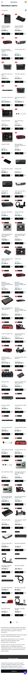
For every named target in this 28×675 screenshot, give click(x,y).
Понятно (14, 671)
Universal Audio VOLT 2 (20, 191)
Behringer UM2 (5, 381)
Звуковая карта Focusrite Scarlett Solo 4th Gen (20, 145)
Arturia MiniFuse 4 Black (20, 405)
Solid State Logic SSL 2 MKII (20, 98)
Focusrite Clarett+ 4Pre (7, 333)
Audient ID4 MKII (5, 144)
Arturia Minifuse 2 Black (7, 168)
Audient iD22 (18, 258)
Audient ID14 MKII (5, 120)
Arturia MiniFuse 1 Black (20, 427)
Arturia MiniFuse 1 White (7, 449)
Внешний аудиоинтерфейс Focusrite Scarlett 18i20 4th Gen (20, 309)
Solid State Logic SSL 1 (20, 74)
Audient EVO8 (18, 168)
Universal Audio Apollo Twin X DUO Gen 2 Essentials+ (6, 235)
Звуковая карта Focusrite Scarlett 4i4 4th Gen (6, 358)
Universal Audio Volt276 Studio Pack (20, 520)
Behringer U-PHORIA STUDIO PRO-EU (6, 566)
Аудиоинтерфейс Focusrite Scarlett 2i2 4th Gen (6, 50)
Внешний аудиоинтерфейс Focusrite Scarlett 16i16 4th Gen (6, 284)
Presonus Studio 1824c (6, 427)
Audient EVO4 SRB (19, 212)
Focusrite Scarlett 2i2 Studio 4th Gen (20, 334)
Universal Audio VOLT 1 (20, 49)
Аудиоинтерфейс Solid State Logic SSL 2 (7, 259)
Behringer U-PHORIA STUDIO (20, 609)
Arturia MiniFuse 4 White (19, 121)
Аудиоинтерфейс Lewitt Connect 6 (19, 26)
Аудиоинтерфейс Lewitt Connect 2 (5, 26)
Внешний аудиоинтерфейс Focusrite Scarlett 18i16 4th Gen (20, 284)
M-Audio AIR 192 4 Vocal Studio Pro (20, 357)
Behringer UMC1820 (19, 565)
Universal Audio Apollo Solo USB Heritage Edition (20, 473)
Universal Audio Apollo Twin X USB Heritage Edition (20, 235)
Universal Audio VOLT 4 (6, 543)
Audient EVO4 (4, 191)
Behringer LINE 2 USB (20, 587)
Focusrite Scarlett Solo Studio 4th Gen (20, 497)
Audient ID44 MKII (5, 520)
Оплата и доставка (13, 658)
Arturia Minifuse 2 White (7, 471)
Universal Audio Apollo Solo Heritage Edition (6, 497)
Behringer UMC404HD (6, 587)
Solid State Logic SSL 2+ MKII (7, 74)
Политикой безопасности (18, 667)
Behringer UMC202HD (6, 212)
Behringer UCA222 (5, 608)
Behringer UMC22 (5, 405)
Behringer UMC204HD (20, 543)
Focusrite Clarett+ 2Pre (20, 449)
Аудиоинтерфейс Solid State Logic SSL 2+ (20, 382)
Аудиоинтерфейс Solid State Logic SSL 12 (7, 308)
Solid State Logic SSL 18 (7, 97)
